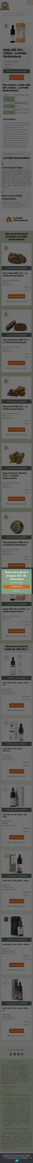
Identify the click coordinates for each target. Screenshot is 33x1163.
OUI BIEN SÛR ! (16, 587)
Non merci (16, 590)
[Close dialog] (30, 570)
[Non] (31, 1158)
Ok (17, 1160)
